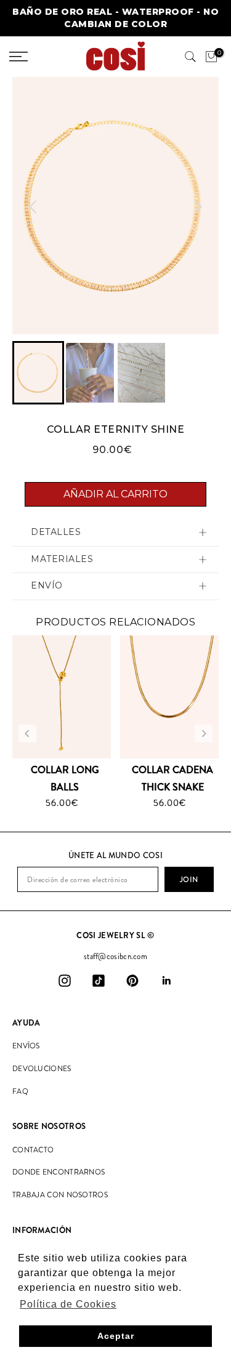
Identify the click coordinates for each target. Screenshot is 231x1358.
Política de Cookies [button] (68, 1304)
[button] (38, 372)
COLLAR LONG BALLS (65, 778)
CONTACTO (33, 1149)
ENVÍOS (26, 1045)
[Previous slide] (27, 733)
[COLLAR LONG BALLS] (61, 696)
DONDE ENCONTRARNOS (58, 1172)
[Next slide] (198, 207)
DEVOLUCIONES (41, 1068)
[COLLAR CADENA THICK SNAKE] (169, 696)
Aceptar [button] (115, 1336)
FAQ (20, 1091)
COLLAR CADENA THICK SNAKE (172, 778)
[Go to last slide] (33, 207)
